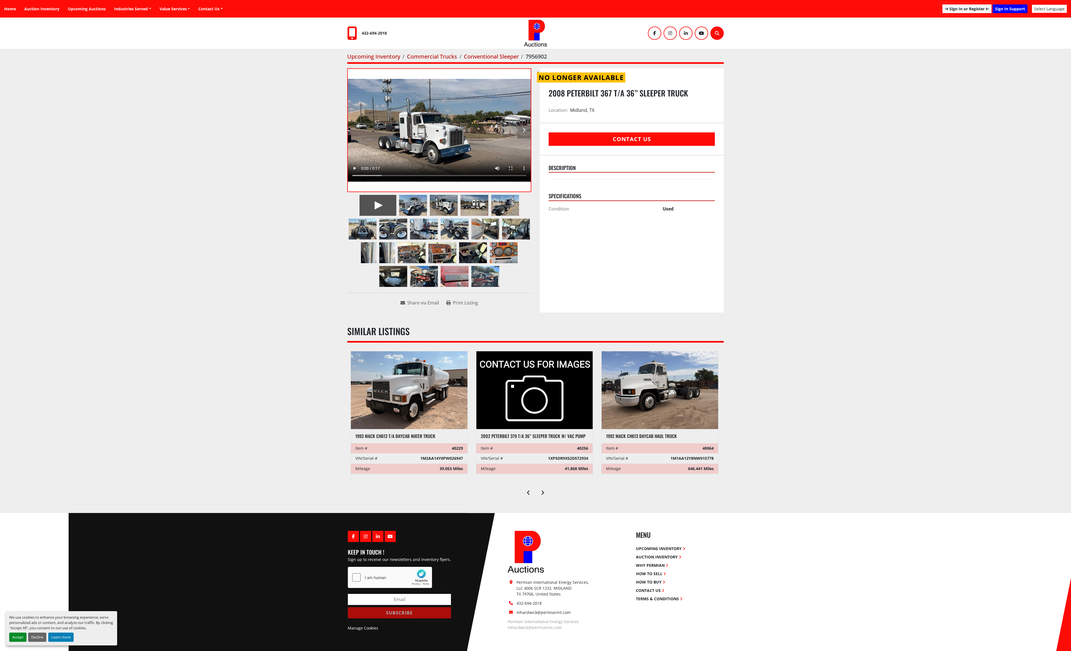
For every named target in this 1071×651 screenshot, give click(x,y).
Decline (37, 637)
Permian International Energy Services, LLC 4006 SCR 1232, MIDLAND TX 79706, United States (553, 588)
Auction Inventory (41, 8)
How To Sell (649, 573)
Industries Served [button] (131, 8)
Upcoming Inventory (659, 548)
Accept (17, 637)
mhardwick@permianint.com (544, 612)
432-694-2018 (374, 33)
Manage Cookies (363, 628)
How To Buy (649, 582)
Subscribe (399, 613)
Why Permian (650, 565)
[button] (175, 9)
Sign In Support (1010, 8)
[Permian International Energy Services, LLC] (526, 551)
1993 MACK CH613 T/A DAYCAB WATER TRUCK (395, 436)
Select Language (1049, 8)
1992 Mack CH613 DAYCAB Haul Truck (641, 436)
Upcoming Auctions (87, 8)
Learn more (61, 637)
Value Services (173, 8)
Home (10, 8)
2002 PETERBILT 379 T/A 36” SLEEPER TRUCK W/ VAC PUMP (533, 436)
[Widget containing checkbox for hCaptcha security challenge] (390, 577)
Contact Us (208, 8)
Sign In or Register (967, 8)
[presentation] (528, 491)
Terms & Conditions (657, 598)
